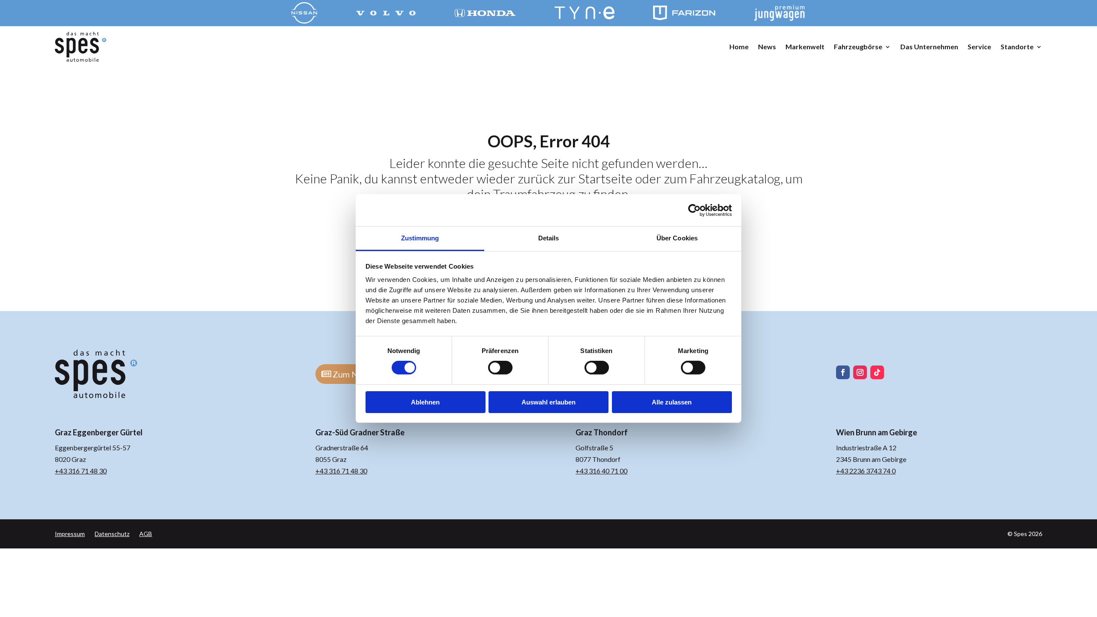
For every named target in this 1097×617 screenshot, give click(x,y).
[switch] (500, 367)
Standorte (1017, 46)
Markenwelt (804, 46)
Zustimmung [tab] (420, 238)
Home (739, 46)
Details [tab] (548, 238)
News (767, 46)
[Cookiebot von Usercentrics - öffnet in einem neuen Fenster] (694, 210)
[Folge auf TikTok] (877, 372)
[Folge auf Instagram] (860, 372)
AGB (145, 533)
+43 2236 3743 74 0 (866, 471)
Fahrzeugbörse (858, 46)
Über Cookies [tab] (677, 238)
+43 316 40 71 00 (601, 471)
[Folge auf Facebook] (843, 372)
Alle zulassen (672, 402)
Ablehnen (425, 402)
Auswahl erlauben (548, 402)
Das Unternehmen (929, 46)
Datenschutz (112, 533)
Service (979, 46)
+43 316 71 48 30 (81, 471)
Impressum (70, 533)
